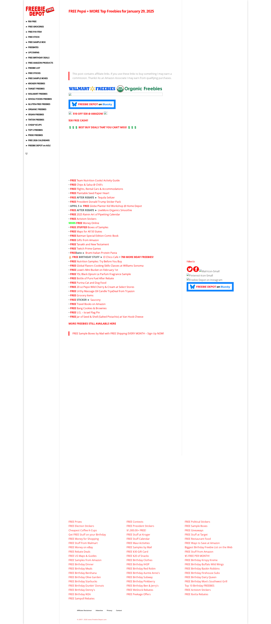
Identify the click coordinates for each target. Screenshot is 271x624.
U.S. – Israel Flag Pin (88, 312)
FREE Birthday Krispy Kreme (201, 560)
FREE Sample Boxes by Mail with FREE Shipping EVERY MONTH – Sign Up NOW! (118, 333)
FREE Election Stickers (81, 526)
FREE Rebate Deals (79, 551)
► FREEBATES (32, 47)
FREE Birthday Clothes (139, 560)
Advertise (99, 610)
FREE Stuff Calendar (138, 539)
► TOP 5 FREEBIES (34, 130)
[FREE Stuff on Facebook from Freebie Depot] (196, 271)
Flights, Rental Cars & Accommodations (100, 189)
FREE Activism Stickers (198, 590)
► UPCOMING (32, 52)
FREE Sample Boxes (196, 526)
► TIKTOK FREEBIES (35, 120)
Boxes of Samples (92, 227)
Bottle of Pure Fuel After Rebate (95, 278)
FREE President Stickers (140, 526)
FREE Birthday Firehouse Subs (202, 573)
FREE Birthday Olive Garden (85, 577)
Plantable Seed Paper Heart (93, 193)
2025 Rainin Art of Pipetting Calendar (98, 214)
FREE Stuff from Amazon (199, 551)
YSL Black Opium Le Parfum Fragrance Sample (104, 274)
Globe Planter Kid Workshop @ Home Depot (116, 206)
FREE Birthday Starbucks (83, 581)
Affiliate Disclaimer (84, 610)
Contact (119, 610)
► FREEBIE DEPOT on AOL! (38, 145)
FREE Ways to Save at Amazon (202, 543)
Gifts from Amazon (88, 240)
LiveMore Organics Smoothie (115, 210)
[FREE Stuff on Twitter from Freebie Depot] (190, 271)
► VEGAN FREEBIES (35, 114)
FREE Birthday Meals (80, 568)
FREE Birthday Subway (140, 577)
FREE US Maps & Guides (83, 556)
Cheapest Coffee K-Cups (83, 530)
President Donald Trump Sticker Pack (99, 201)
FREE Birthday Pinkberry (141, 581)
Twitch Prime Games (89, 248)
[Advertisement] (123, 42)
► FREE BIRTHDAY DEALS (37, 58)
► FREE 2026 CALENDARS (38, 140)
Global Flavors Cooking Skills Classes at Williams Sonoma (110, 265)
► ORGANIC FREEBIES (36, 109)
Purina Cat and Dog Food (91, 282)
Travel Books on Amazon (91, 304)
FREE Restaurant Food (198, 539)
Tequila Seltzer (106, 197)
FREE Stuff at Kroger (138, 534)
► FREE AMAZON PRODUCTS (39, 63)
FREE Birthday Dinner (81, 564)
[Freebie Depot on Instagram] (204, 280)
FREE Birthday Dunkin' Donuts (86, 585)
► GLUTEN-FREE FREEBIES (38, 104)
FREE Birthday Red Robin (141, 568)
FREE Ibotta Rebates (196, 594)
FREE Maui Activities (138, 543)
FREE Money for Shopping (84, 539)
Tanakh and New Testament (93, 244)
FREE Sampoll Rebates (82, 598)
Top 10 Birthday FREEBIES (199, 585)
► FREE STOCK (32, 37)
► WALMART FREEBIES (36, 94)
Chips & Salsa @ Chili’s (90, 184)
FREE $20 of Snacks (138, 556)
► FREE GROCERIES (35, 27)
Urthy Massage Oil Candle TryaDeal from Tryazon (106, 291)
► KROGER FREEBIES (35, 83)
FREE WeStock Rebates (140, 590)
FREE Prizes (75, 521)
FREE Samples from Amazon (85, 560)
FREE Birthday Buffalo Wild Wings (204, 564)
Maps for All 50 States (89, 231)
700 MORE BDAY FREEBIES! (137, 257)
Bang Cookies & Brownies (92, 308)
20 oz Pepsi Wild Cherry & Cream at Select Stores (105, 287)
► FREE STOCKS (33, 73)
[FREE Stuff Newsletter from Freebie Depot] (209, 271)
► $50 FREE (31, 21)
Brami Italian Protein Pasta (101, 253)
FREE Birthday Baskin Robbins (202, 568)
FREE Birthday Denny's (82, 590)
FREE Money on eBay (81, 547)
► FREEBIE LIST (33, 68)
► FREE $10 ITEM (34, 32)
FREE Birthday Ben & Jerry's (143, 585)
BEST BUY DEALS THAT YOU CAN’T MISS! (103, 127)
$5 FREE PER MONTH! (197, 556)
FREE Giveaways (194, 530)
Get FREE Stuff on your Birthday (87, 534)
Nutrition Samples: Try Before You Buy (99, 261)
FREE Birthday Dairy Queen (200, 577)
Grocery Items (85, 295)
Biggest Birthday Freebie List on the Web (208, 547)
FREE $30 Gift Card (137, 551)
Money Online (91, 223)
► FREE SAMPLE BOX (35, 42)
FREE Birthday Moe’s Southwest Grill (206, 581)
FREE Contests (135, 521)
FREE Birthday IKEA (80, 594)
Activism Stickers (86, 219)
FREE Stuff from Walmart (83, 543)
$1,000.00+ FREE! (136, 530)
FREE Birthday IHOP (138, 564)
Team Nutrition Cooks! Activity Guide (98, 180)
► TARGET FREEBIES (35, 89)
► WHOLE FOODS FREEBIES (39, 99)
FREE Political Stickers (197, 521)
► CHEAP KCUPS (34, 125)
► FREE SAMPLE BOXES (37, 78)
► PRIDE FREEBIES (34, 135)
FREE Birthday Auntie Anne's (143, 573)
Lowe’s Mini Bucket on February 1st (97, 270)
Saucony (95, 300)
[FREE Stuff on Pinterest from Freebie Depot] (200, 275)
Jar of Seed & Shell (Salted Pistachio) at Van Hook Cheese (110, 316)
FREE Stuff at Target (196, 534)
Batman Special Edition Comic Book (97, 235)
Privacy (109, 610)
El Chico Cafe (110, 257)
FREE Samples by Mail (139, 547)
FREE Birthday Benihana (83, 573)
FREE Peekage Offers (139, 594)
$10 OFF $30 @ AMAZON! (88, 113)
